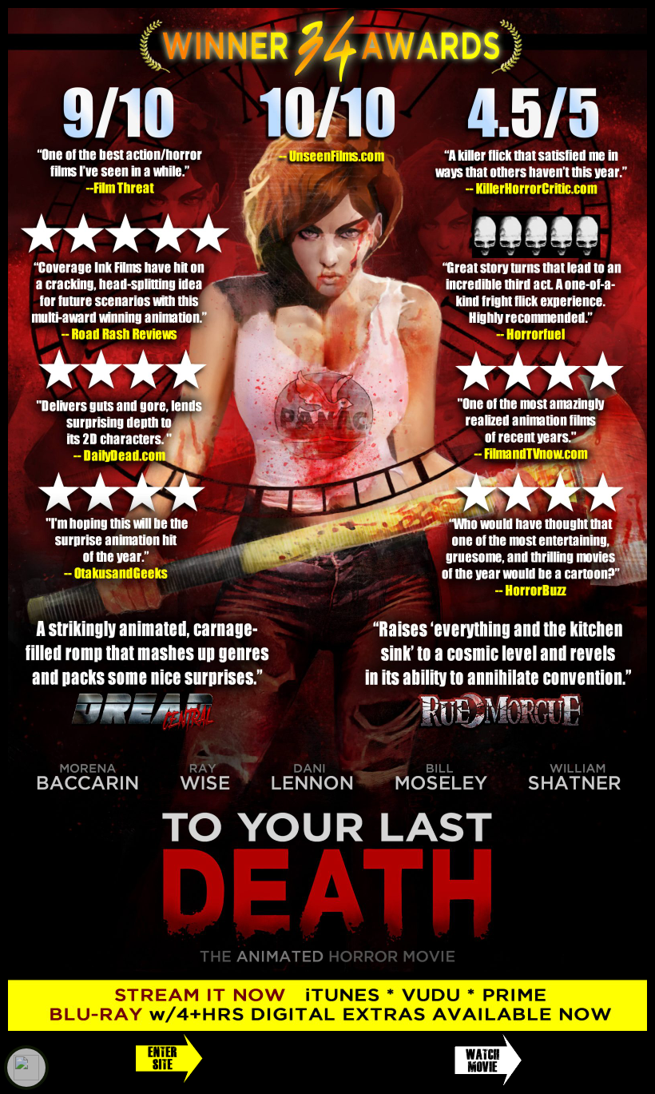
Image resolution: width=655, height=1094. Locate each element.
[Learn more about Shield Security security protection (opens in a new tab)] (26, 1067)
